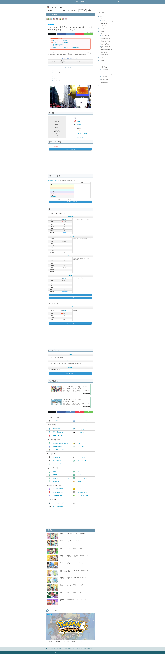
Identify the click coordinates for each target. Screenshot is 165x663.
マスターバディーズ (57, 435)
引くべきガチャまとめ (82, 420)
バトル (101, 85)
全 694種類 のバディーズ (53, 180)
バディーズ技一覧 (70, 323)
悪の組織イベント (105, 47)
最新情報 (50, 10)
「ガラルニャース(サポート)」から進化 (79, 133)
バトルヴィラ (104, 43)
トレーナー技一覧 (70, 297)
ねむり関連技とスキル (82, 492)
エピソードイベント (105, 35)
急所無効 (70, 367)
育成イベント (104, 51)
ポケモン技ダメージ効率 (58, 503)
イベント (58, 10)
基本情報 (55, 70)
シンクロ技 (103, 18)
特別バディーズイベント (106, 49)
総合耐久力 (53, 196)
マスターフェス (104, 81)
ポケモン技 (103, 25)
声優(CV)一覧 (81, 432)
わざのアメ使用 (81, 446)
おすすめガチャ (74, 10)
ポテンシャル (104, 70)
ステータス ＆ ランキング (59, 74)
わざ (101, 16)
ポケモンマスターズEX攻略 (56, 7)
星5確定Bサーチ (104, 82)
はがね (78, 117)
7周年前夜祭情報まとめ (58, 44)
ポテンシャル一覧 (57, 463)
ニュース (102, 60)
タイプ (101, 57)
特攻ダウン (80, 471)
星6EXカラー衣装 (57, 72)
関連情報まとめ (57, 80)
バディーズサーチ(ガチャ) (106, 74)
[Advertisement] (70, 162)
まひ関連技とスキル (82, 488)
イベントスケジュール (58, 420)
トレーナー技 (104, 20)
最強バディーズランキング (58, 45)
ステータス (103, 66)
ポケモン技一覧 (70, 295)
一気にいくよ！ (70, 255)
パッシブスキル (57, 78)
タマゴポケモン (50, 24)
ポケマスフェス (104, 79)
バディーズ (102, 63)
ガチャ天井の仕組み (57, 446)
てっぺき (70, 275)
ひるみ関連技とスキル (58, 495)
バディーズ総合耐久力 (58, 506)
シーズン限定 (104, 76)
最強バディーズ (66, 10)
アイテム (102, 28)
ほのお (78, 121)
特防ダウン (80, 474)
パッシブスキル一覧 (70, 373)
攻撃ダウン (55, 471)
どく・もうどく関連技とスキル (60, 488)
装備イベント (104, 52)
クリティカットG (70, 236)
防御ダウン (55, 474)
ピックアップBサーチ (106, 77)
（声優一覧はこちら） (79, 137)
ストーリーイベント (105, 36)
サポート (79, 124)
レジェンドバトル (105, 44)
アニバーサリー (104, 33)
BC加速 (79, 481)
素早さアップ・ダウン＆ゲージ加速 (61, 478)
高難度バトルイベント (106, 54)
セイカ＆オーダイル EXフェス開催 (60, 42)
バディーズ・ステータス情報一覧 (70, 201)
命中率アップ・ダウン (82, 478)
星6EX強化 (80, 443)
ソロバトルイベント (105, 38)
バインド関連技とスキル (83, 495)
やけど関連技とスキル (58, 492)
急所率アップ (56, 481)
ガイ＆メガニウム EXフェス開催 (60, 40)
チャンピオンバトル (105, 41)
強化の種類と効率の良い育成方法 (60, 443)
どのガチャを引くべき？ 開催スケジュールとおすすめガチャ (66, 47)
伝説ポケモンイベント (106, 46)
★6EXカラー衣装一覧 (70, 149)
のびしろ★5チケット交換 (58, 449)
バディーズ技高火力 (82, 503)
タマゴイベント (104, 40)
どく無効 (70, 354)
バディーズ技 (104, 23)
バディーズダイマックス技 (107, 21)
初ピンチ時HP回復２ (70, 360)
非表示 (73, 67)
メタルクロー (70, 216)
